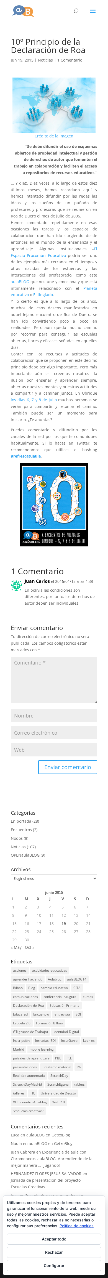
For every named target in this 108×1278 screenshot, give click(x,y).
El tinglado (43, 294)
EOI (78, 1014)
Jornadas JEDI (45, 1040)
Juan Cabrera (23, 1152)
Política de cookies (77, 1225)
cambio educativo (54, 987)
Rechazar (54, 1252)
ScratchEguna (58, 1084)
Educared (20, 1014)
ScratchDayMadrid (27, 1084)
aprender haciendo (27, 979)
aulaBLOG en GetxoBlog (48, 1135)
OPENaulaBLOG (25, 855)
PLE (69, 1058)
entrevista (62, 1014)
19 (63, 923)
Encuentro (41, 1014)
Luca (15, 1135)
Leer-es (89, 1040)
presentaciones (25, 1067)
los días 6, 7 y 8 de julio (34, 399)
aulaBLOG (20, 281)
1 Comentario (69, 60)
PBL (58, 1058)
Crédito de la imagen (54, 136)
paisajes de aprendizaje (31, 1058)
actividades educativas (49, 970)
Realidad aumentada (29, 1075)
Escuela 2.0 (21, 1023)
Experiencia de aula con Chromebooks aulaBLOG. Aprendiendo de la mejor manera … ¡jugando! (51, 1158)
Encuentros (21, 829)
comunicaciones (25, 996)
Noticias (45, 60)
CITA (77, 987)
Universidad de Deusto (58, 1093)
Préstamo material (56, 1067)
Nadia (16, 1143)
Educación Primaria (64, 1005)
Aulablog (54, 979)
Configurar (54, 1265)
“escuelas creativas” (28, 1111)
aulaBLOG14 (76, 979)
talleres (19, 1093)
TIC (32, 1093)
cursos (88, 996)
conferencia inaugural (60, 996)
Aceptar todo (54, 1239)
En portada (21, 821)
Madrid (18, 1049)
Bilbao (18, 987)
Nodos (17, 838)
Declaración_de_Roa (28, 1005)
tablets (79, 1084)
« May (16, 947)
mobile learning (42, 1049)
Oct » (29, 947)
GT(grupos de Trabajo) (30, 1031)
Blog (31, 987)
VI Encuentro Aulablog (30, 1102)
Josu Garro (69, 1040)
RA (79, 1067)
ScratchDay (59, 1075)
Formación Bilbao (49, 1023)
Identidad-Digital (66, 1031)
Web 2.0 (58, 1102)
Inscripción (21, 1040)
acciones (20, 970)
